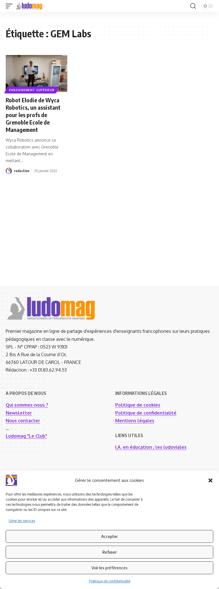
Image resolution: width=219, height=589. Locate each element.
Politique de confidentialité (109, 581)
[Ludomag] (29, 6)
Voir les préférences (109, 567)
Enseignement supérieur (31, 90)
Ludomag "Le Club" (26, 436)
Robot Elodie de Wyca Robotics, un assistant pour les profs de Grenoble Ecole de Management (33, 114)
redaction (21, 170)
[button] (210, 480)
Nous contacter (23, 420)
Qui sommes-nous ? (27, 405)
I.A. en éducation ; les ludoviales (150, 447)
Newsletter (19, 413)
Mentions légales (134, 420)
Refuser (109, 552)
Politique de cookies (137, 405)
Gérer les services (22, 521)
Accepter (109, 536)
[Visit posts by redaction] (9, 171)
